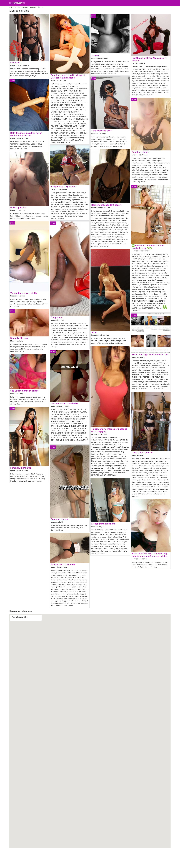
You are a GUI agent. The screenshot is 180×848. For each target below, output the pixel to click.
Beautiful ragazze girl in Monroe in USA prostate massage (68, 76)
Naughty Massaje (19, 338)
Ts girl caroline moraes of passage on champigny (109, 430)
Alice (93, 332)
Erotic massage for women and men (150, 354)
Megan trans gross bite (103, 523)
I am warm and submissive (64, 403)
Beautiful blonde (59, 519)
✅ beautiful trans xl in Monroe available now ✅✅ (148, 246)
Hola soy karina (18, 207)
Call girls (12, 7)
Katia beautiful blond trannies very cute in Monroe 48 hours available (150, 554)
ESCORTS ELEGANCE (17, 3)
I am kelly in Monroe (20, 467)
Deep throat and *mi (142, 452)
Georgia (33, 7)
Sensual (95, 55)
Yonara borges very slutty (23, 293)
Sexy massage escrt (101, 130)
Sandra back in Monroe (63, 564)
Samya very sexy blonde (63, 186)
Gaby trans (56, 317)
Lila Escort (15, 62)
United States (23, 7)
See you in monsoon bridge (24, 390)
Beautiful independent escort (106, 205)
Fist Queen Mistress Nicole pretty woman (149, 59)
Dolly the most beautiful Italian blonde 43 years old (26, 134)
